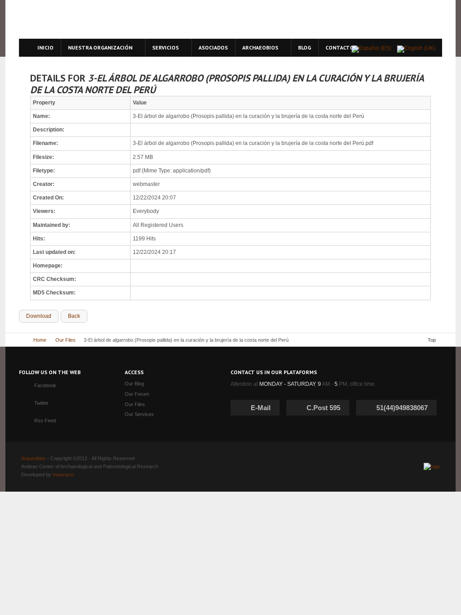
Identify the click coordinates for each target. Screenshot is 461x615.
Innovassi (63, 474)
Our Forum (137, 394)
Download (38, 316)
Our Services (139, 414)
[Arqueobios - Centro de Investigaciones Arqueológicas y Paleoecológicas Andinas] (101, 19)
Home (39, 340)
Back (74, 316)
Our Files (65, 340)
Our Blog (134, 383)
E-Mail (261, 408)
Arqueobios (33, 458)
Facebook (45, 385)
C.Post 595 (323, 408)
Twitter (41, 403)
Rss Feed (45, 420)
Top (432, 340)
